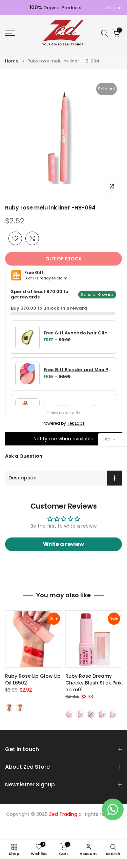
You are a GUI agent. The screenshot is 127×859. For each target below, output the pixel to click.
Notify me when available (63, 438)
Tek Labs (76, 423)
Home (12, 61)
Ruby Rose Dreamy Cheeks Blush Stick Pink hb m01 (93, 683)
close (115, 7)
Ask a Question (23, 456)
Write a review (63, 544)
